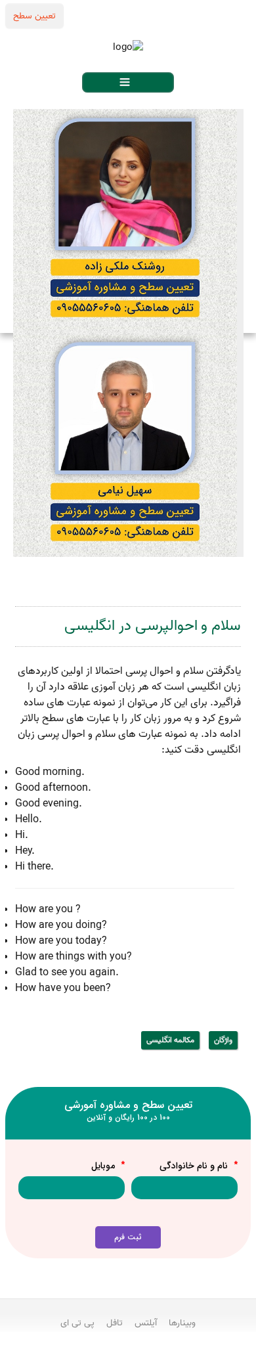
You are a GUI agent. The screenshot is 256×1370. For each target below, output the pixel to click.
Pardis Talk (128, 1357)
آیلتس (146, 1322)
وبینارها (182, 1322)
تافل (114, 1322)
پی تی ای (77, 1322)
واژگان (223, 1040)
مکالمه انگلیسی (170, 1040)
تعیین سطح (34, 16)
